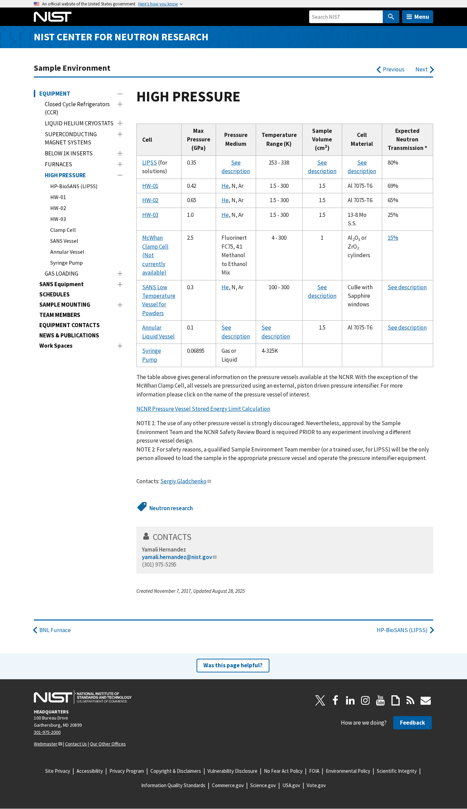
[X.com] (320, 700)
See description (407, 287)
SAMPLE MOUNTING (64, 304)
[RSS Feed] (410, 700)
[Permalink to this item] (196, 537)
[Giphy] (395, 700)
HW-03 (58, 218)
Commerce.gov (228, 785)
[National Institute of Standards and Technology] (83, 697)
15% (393, 237)
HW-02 (58, 208)
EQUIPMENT (54, 93)
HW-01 (58, 197)
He (225, 186)
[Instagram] (365, 700)
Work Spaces (55, 345)
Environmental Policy (348, 771)
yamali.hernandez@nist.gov (177, 557)
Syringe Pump (66, 262)
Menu (421, 16)
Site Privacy (57, 771)
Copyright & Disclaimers (175, 771)
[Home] (52, 16)
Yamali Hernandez (164, 549)
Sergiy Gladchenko (183, 481)
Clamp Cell (63, 229)
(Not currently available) (154, 263)
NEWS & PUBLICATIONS (69, 335)
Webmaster (45, 744)
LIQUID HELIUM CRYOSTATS (79, 123)
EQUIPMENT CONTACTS (69, 325)
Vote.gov (316, 785)
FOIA (314, 771)
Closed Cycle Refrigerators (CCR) (77, 108)
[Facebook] (335, 700)
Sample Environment (72, 68)
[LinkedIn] (350, 700)
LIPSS (149, 162)
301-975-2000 (47, 732)
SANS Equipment (61, 284)
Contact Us (76, 744)
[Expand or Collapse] (120, 93)
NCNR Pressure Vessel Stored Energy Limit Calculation (203, 409)
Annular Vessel (67, 251)
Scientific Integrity (397, 771)
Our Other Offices (108, 744)
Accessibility (90, 771)
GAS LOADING (61, 273)
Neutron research (171, 508)
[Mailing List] (425, 700)
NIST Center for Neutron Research (121, 36)
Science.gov (263, 785)
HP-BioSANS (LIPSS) (73, 186)
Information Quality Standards (173, 785)
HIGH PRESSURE (65, 175)
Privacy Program (126, 771)
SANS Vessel (64, 240)
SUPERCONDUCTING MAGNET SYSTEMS (71, 138)
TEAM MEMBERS (59, 315)
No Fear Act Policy (283, 771)
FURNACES (58, 164)
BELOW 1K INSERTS (69, 153)
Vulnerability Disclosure (232, 771)
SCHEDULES (54, 294)
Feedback (412, 722)
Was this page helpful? (233, 665)
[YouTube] (380, 700)
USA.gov (291, 785)
